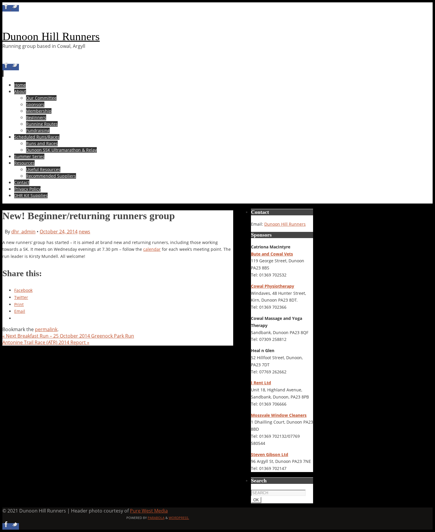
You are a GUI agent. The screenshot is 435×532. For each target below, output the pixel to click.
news (84, 231)
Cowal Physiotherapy (272, 286)
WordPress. (179, 517)
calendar (152, 249)
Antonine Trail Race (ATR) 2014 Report (45, 342)
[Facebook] (6, 8)
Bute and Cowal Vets (272, 254)
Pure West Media (149, 510)
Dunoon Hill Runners (51, 36)
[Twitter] (15, 8)
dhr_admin (23, 231)
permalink (46, 329)
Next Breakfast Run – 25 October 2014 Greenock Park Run (68, 336)
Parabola (156, 517)
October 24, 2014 (59, 231)
